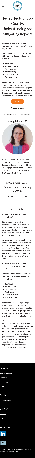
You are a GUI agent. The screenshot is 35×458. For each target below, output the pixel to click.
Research (3, 414)
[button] (3, 6)
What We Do (4, 378)
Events (2, 418)
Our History (4, 382)
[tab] (10, 114)
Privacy (2, 386)
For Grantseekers (5, 400)
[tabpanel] (17, 148)
